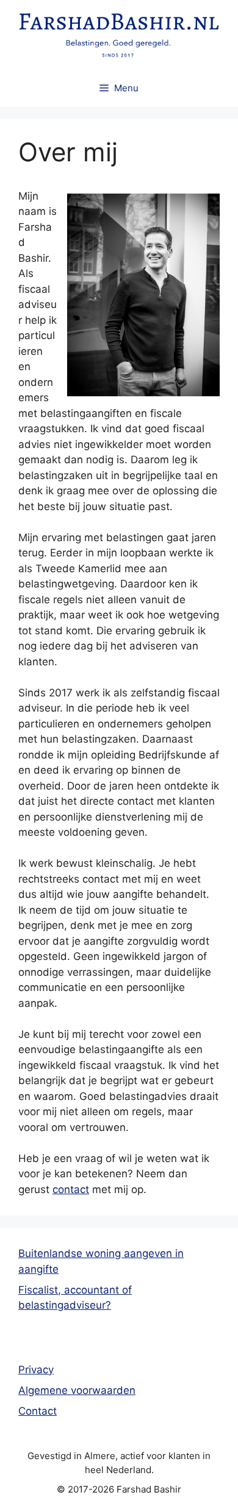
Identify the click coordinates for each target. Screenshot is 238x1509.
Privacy (36, 1370)
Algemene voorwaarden (76, 1390)
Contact (37, 1411)
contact (70, 1189)
